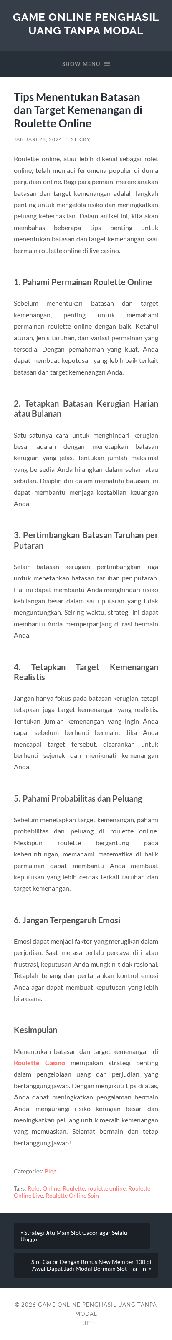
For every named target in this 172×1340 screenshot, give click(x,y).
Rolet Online (44, 1188)
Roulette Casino (39, 1062)
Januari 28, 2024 (38, 139)
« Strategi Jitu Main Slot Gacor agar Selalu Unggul (73, 1236)
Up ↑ (89, 1323)
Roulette (74, 1188)
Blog (50, 1171)
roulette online (106, 1188)
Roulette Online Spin (72, 1195)
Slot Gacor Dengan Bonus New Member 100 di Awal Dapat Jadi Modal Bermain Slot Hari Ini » (91, 1265)
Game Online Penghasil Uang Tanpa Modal (86, 23)
